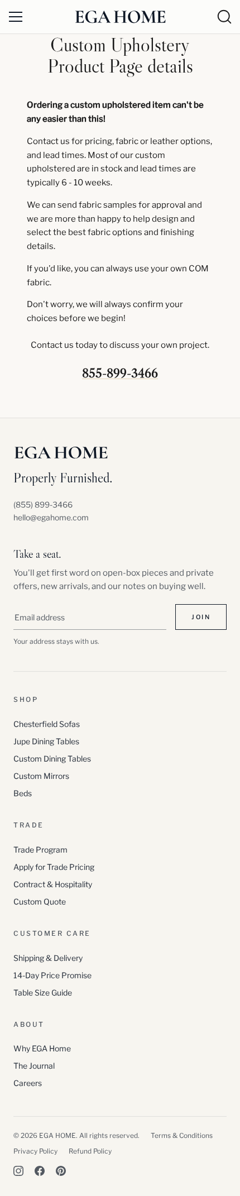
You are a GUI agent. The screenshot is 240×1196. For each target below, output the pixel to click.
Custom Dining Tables (52, 758)
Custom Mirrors (41, 776)
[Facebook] (40, 1171)
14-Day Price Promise (52, 975)
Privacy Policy (35, 1151)
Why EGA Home (42, 1048)
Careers (27, 1083)
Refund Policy (90, 1151)
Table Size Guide (42, 992)
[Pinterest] (61, 1171)
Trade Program (40, 849)
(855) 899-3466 (43, 504)
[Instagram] (18, 1171)
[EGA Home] (120, 16)
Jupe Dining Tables (46, 741)
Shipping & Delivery (48, 958)
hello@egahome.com (51, 517)
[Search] (224, 16)
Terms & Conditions (182, 1135)
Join (200, 617)
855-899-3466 (120, 373)
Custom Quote (39, 901)
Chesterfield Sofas (46, 724)
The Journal (34, 1065)
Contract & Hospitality (52, 884)
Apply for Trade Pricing (53, 867)
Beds (22, 793)
